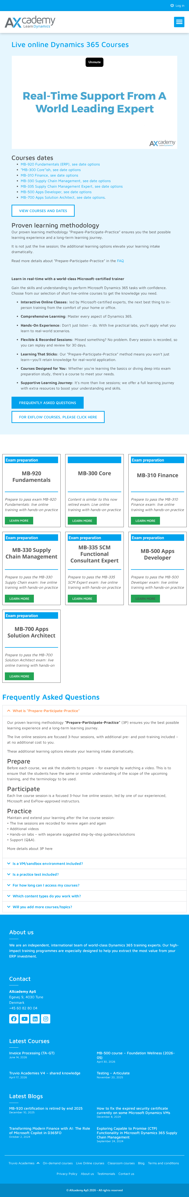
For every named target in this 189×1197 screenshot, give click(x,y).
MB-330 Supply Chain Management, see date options (66, 181)
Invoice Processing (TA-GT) (32, 1053)
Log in (179, 5)
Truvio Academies (21, 1163)
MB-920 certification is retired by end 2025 (46, 1108)
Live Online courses (90, 1163)
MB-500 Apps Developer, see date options (56, 192)
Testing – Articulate (113, 1073)
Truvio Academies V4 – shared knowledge (44, 1073)
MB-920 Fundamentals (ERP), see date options (60, 164)
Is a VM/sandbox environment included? (48, 863)
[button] (179, 22)
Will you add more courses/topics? (42, 907)
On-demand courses (58, 1163)
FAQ (120, 261)
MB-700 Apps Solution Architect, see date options (63, 197)
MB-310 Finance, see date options (49, 175)
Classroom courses (121, 1163)
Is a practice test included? (36, 874)
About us (87, 1174)
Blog (141, 1163)
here (49, 848)
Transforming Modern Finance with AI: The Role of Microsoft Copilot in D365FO (49, 1130)
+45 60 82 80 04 (23, 1008)
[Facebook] (13, 1018)
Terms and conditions (163, 1163)
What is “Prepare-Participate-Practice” (46, 711)
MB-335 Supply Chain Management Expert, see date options (72, 186)
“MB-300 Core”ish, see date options (51, 170)
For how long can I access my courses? (46, 885)
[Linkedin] (35, 1018)
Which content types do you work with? (47, 896)
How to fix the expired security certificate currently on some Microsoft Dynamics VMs (133, 1110)
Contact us (126, 1174)
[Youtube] (24, 1018)
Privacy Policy (67, 1174)
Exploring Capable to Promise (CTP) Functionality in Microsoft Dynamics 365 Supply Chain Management (137, 1132)
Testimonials (106, 1174)
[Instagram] (45, 1018)
